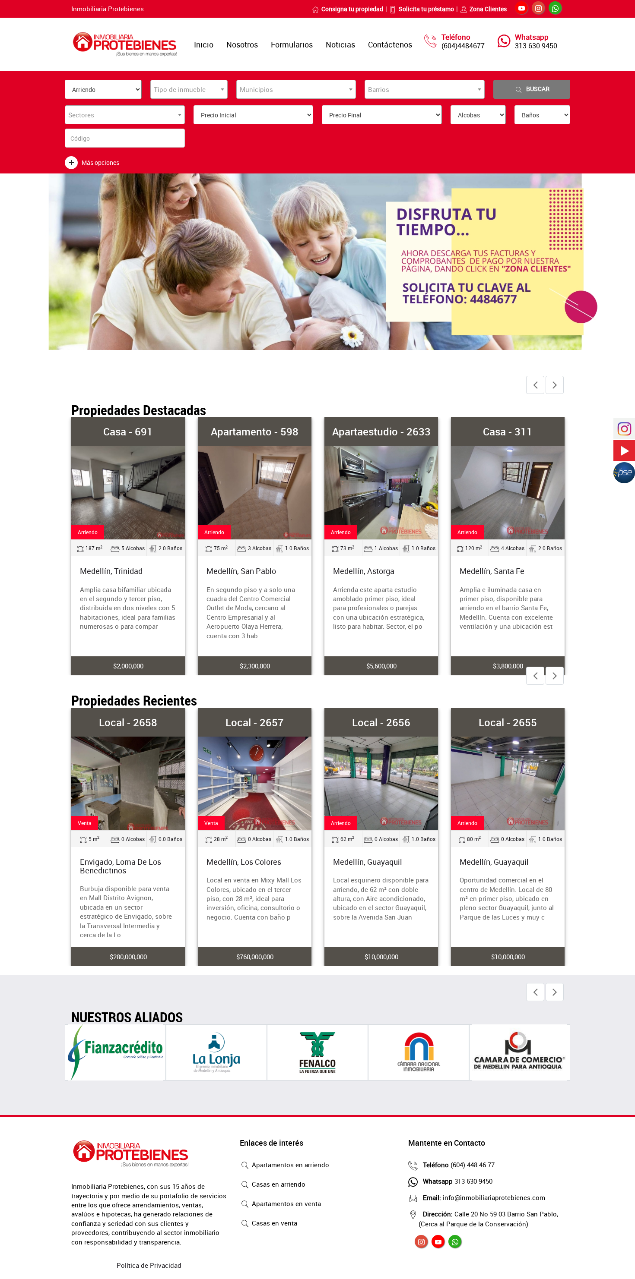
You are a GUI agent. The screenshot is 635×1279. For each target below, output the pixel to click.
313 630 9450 (536, 45)
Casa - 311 (508, 431)
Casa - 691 (128, 431)
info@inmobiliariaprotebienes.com (484, 1197)
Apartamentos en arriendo (289, 1164)
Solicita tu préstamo (426, 9)
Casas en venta (273, 1223)
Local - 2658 (128, 722)
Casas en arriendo (277, 1184)
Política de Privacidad (149, 1265)
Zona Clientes (488, 9)
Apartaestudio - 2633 (381, 431)
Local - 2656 (381, 722)
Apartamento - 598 (254, 431)
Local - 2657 (254, 722)
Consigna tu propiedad (352, 9)
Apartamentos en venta (285, 1203)
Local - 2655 (508, 722)
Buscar (537, 89)
